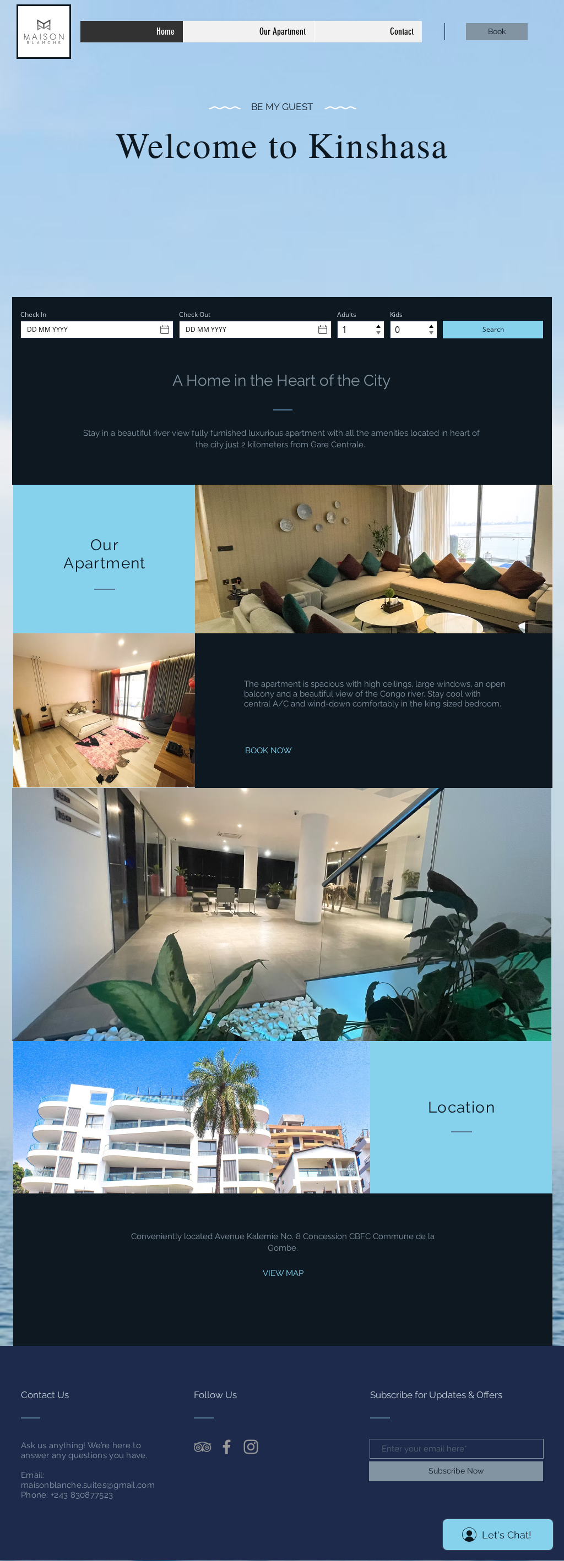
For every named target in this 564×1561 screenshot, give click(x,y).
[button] (281, 914)
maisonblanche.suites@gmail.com (88, 1485)
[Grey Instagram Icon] (251, 1446)
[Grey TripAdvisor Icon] (202, 1446)
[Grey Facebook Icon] (226, 1446)
